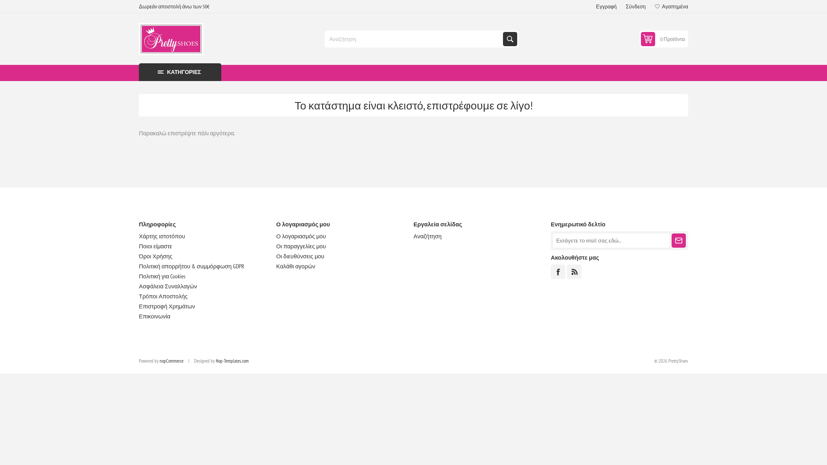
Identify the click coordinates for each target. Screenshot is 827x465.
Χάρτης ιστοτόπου (162, 236)
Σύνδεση (636, 6)
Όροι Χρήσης (156, 256)
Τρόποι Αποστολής (163, 296)
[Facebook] (558, 271)
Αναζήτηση (510, 39)
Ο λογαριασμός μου (301, 236)
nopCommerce (171, 361)
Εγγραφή (606, 6)
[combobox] (414, 39)
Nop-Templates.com (232, 361)
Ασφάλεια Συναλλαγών (168, 286)
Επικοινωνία (154, 316)
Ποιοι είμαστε (155, 246)
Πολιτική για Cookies (162, 276)
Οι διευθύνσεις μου (300, 256)
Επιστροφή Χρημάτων (167, 306)
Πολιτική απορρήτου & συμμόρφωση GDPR (191, 266)
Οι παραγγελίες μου (301, 246)
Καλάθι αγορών (295, 266)
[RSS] (574, 271)
